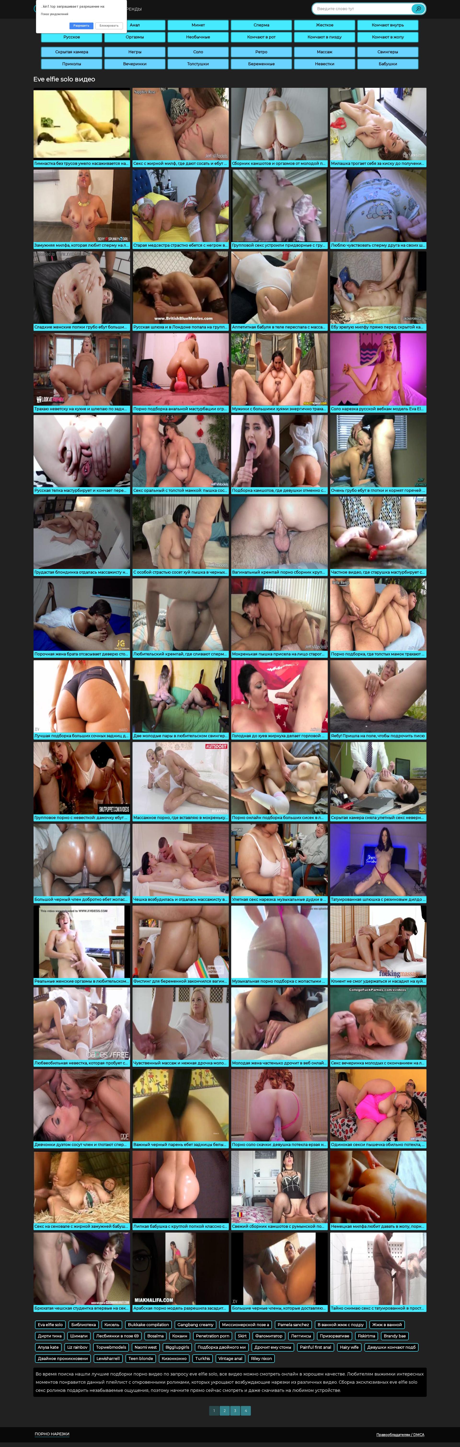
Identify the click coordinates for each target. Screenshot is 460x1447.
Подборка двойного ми (222, 1347)
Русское (71, 37)
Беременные (261, 64)
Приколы (71, 64)
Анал (135, 25)
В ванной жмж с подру (341, 1324)
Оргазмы (135, 37)
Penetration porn (212, 1336)
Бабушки (388, 64)
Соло (198, 52)
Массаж (324, 52)
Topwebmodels (111, 1347)
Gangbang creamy (195, 1324)
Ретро (261, 52)
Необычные (198, 37)
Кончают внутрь (388, 25)
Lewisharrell (108, 1358)
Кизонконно (174, 1358)
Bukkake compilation (148, 1324)
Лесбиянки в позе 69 (117, 1336)
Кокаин (179, 1336)
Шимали (79, 1336)
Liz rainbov (77, 1347)
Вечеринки (135, 64)
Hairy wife (349, 1347)
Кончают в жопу (388, 37)
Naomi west (146, 1347)
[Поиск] (418, 9)
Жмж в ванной (387, 1324)
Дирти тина (50, 1336)
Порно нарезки (52, 1434)
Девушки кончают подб (391, 1347)
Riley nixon (261, 1358)
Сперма (261, 25)
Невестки (324, 64)
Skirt (242, 1336)
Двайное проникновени (63, 1358)
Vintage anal (230, 1358)
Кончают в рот (261, 37)
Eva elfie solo (50, 1324)
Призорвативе (334, 1336)
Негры (135, 52)
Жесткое (325, 25)
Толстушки (198, 64)
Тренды (133, 9)
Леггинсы (301, 1336)
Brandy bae (395, 1336)
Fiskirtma (366, 1336)
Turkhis (202, 1358)
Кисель (111, 1324)
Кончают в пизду (325, 37)
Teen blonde (140, 1358)
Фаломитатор (268, 1336)
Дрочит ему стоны (272, 1347)
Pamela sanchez (293, 1324)
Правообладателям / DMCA (400, 1435)
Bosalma (155, 1336)
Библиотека (83, 1324)
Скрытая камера (71, 52)
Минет (198, 25)
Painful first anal (315, 1347)
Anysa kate (48, 1347)
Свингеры (388, 52)
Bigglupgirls (177, 1347)
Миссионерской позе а (245, 1324)
